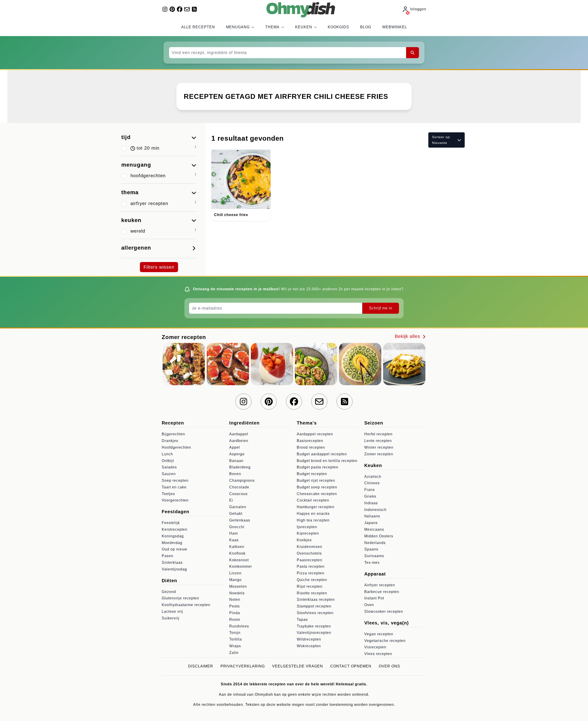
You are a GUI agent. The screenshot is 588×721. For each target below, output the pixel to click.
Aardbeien (238, 441)
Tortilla (235, 639)
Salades (169, 467)
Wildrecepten (309, 639)
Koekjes (304, 540)
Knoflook (237, 553)
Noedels (237, 593)
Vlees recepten (378, 654)
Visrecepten (375, 647)
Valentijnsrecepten (314, 633)
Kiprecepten (308, 533)
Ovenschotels (309, 553)
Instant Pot (374, 598)
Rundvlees (239, 626)
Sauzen (169, 474)
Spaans (371, 549)
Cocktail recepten (313, 500)
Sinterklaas (172, 562)
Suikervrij (170, 618)
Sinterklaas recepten (316, 599)
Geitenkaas (239, 520)
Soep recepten (175, 480)
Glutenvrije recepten (180, 598)
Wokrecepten (309, 646)
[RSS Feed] (194, 9)
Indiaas (371, 503)
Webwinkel (394, 27)
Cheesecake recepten (317, 494)
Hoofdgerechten (176, 447)
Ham (233, 533)
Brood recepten (311, 447)
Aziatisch (372, 477)
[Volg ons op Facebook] (179, 9)
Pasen (167, 556)
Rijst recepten (309, 586)
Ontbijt (168, 461)
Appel (234, 447)
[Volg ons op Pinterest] (172, 9)
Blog (365, 27)
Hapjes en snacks (313, 514)
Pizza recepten (310, 573)
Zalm (233, 653)
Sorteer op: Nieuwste (441, 140)
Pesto (234, 606)
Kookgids (338, 27)
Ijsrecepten (307, 527)
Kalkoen (236, 547)
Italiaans (372, 516)
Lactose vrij (172, 611)
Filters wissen (159, 267)
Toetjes (168, 494)
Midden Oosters (378, 536)
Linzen (235, 573)
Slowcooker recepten (383, 611)
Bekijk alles (408, 336)
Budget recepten (312, 474)
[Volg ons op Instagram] (165, 9)
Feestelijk (171, 523)
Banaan (236, 461)
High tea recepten (313, 520)
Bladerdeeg (240, 467)
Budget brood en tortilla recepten (327, 461)
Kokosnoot (239, 560)
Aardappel (238, 434)
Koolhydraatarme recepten (186, 605)
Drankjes (170, 441)
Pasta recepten (311, 566)
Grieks (370, 496)
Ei (231, 500)
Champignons (242, 480)
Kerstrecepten (174, 529)
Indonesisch (375, 510)
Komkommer (240, 566)
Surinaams (374, 556)
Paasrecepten (309, 560)
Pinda (234, 613)
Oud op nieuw (174, 549)
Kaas (234, 540)
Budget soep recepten (317, 487)
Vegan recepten (378, 634)
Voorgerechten (175, 500)
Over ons (389, 666)
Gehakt (235, 514)
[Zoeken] (412, 52)
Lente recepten (378, 441)
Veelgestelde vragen (297, 666)
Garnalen (237, 507)
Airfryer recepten (379, 585)
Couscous (238, 494)
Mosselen (238, 586)
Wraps (235, 646)
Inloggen (418, 9)
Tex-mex (372, 562)
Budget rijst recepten (316, 480)
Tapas (302, 619)
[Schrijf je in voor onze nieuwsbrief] (187, 9)
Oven (369, 605)
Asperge (237, 454)
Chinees (372, 483)
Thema (272, 27)
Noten (234, 599)
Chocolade (239, 487)
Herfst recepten (378, 434)
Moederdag (172, 543)
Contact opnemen (350, 666)
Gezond (169, 592)
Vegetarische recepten (385, 641)
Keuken (303, 27)
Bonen (235, 474)
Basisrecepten (310, 441)
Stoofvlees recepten (315, 613)
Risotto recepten (312, 593)
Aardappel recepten (315, 434)
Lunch (167, 454)
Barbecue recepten (381, 592)
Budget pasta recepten (317, 467)
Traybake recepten (314, 626)
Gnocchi (236, 527)
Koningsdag (173, 536)
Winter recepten (378, 447)
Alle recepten (198, 27)
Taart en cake (174, 487)
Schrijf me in (380, 308)
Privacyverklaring (242, 666)
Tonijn (234, 633)
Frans (369, 490)
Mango (235, 580)
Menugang (238, 27)
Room (234, 619)
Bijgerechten (173, 434)
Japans (371, 523)
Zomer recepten (378, 454)
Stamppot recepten (314, 606)
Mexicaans (374, 529)
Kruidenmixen (309, 547)
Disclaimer (200, 666)
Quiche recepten (312, 580)
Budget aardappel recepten (322, 454)
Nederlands (375, 543)
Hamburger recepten (315, 507)
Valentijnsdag (174, 569)
